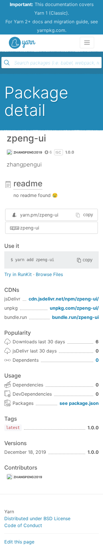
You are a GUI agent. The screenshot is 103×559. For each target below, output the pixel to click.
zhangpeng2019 (27, 152)
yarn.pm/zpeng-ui (39, 215)
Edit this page (19, 542)
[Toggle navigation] (87, 42)
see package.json (79, 403)
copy (88, 214)
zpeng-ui (29, 228)
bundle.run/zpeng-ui (75, 317)
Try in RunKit (18, 274)
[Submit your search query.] (6, 62)
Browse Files (49, 274)
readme (27, 183)
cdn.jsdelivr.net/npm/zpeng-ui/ (64, 299)
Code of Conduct (23, 525)
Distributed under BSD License (37, 518)
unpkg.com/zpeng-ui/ (74, 308)
